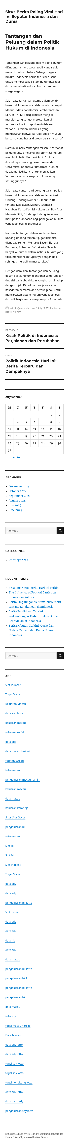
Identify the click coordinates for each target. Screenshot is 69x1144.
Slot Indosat (13, 685)
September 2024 (20, 495)
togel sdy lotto (14, 1063)
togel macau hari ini (17, 1026)
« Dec (17, 457)
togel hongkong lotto (18, 1082)
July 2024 (15, 505)
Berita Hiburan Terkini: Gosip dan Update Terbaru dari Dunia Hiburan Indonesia (32, 630)
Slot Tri (9, 846)
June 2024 (15, 510)
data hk (10, 940)
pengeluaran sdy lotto (19, 1111)
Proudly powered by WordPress (31, 1137)
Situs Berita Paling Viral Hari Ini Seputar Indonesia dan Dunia (34, 16)
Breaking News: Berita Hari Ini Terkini (34, 587)
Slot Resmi (12, 912)
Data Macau (13, 1035)
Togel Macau (13, 694)
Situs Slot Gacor (15, 817)
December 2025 (19, 486)
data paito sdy (14, 1101)
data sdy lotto (14, 1044)
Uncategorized (18, 560)
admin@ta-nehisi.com (22, 308)
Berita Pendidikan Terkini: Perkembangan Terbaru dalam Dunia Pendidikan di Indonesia (33, 616)
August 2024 (17, 500)
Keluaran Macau (15, 704)
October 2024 (18, 491)
